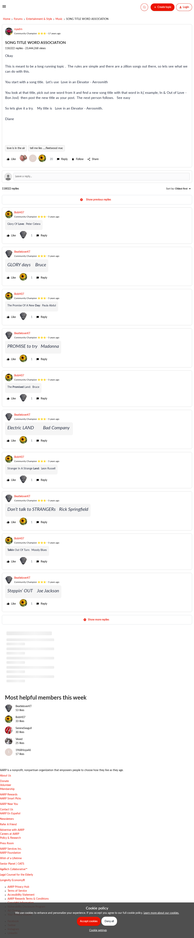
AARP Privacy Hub (18, 887)
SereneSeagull (24, 728)
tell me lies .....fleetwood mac (46, 148)
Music (59, 19)
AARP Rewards (8, 794)
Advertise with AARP (12, 830)
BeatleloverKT (22, 252)
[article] (97, 226)
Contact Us (6, 809)
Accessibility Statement (21, 895)
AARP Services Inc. (11, 849)
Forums (18, 19)
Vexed (19, 739)
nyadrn (18, 29)
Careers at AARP (9, 834)
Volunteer (5, 785)
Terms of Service (17, 891)
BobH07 (19, 212)
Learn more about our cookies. (161, 913)
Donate (4, 781)
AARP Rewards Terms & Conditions (28, 899)
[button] (4, 8)
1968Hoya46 (23, 750)
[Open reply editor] (97, 177)
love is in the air (16, 148)
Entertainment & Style (39, 19)
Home (6, 19)
